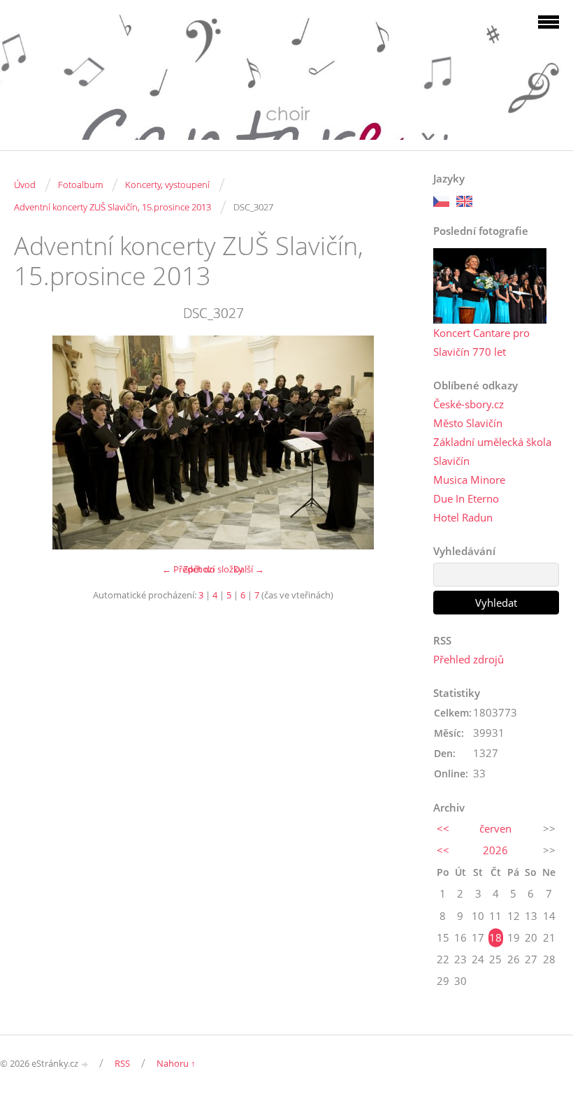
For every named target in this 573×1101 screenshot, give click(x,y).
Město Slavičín (467, 423)
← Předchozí (188, 569)
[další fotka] (389, 442)
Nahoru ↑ (176, 1063)
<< (443, 828)
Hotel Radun (463, 517)
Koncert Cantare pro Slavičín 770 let (481, 342)
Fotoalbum (80, 184)
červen (495, 828)
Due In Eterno (466, 498)
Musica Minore (469, 480)
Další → (248, 569)
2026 (495, 850)
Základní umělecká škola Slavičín (492, 451)
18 (495, 937)
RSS (122, 1063)
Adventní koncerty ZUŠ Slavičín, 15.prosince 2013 (112, 207)
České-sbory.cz (468, 404)
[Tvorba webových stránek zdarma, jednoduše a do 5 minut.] (85, 1064)
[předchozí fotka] (36, 442)
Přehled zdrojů (468, 659)
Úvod (25, 184)
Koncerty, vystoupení (167, 184)
